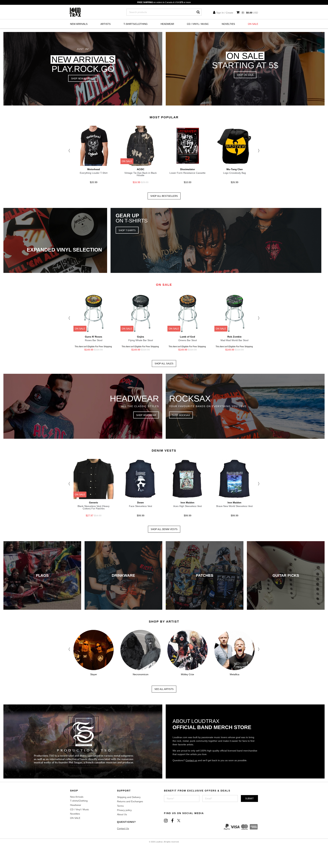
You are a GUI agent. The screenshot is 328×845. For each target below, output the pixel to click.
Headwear (167, 24)
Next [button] (258, 151)
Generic (93, 502)
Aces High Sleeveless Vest (187, 506)
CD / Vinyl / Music (198, 24)
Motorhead (93, 169)
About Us (122, 814)
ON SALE (253, 24)
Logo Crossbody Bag (234, 172)
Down (140, 502)
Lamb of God (187, 336)
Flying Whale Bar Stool (140, 340)
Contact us (191, 760)
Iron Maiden (187, 502)
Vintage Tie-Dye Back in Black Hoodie (140, 174)
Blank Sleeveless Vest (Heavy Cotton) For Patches (94, 507)
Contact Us (123, 828)
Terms (120, 805)
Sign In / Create (224, 12)
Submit (249, 798)
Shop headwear (146, 415)
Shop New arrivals (83, 78)
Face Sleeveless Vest (140, 506)
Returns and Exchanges (130, 801)
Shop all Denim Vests (164, 529)
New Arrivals (78, 24)
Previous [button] (70, 151)
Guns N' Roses (93, 336)
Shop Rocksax (181, 415)
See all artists (164, 689)
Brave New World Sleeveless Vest (234, 506)
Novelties (228, 24)
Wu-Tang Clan (234, 169)
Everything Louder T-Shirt (93, 172)
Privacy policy (124, 810)
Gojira (140, 336)
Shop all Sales (164, 363)
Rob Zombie (234, 336)
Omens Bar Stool (187, 340)
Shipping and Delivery (129, 797)
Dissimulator (187, 169)
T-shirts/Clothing (136, 24)
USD (250, 12)
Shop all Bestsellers (164, 196)
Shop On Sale (245, 75)
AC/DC (140, 169)
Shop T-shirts (127, 230)
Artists (105, 24)
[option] (93, 155)
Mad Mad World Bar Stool (234, 340)
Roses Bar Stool (93, 340)
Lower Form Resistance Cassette (187, 172)
